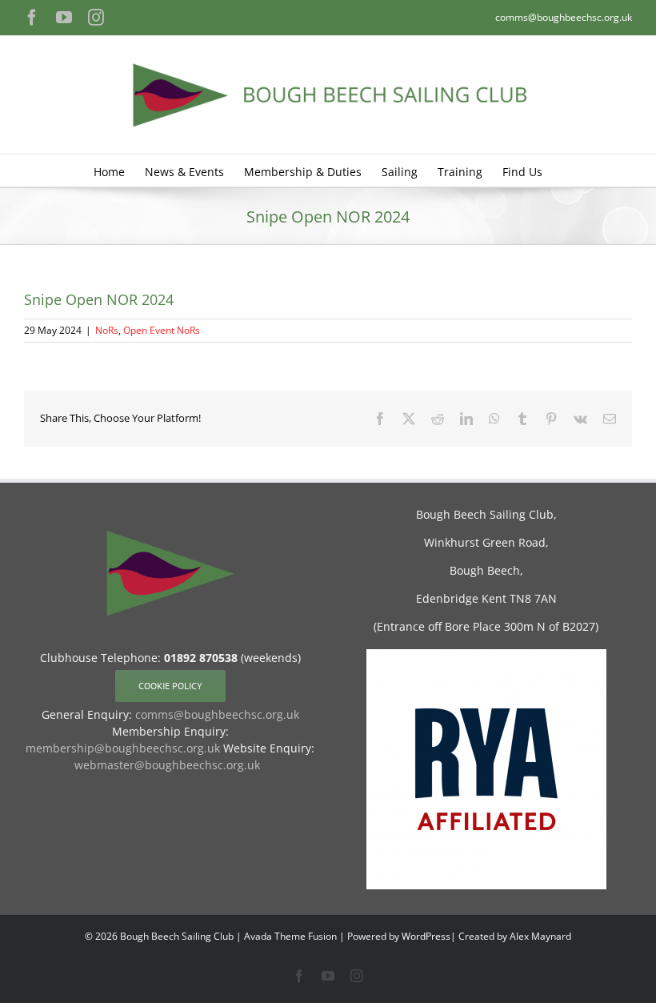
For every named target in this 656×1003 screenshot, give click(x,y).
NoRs (106, 330)
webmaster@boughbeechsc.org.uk (167, 764)
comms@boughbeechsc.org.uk (563, 17)
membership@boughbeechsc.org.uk (123, 748)
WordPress (426, 936)
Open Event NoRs (161, 330)
